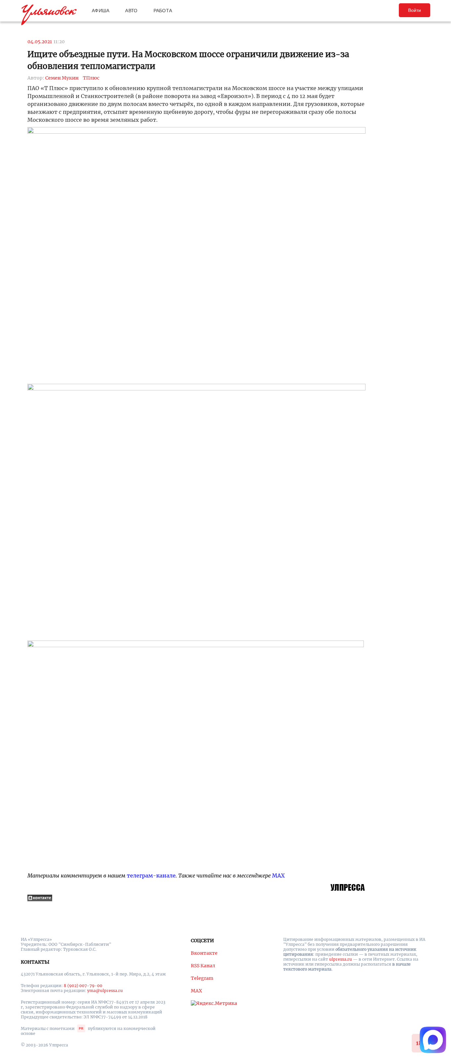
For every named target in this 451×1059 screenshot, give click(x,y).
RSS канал (203, 966)
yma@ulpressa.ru (105, 990)
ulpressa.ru (340, 959)
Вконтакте (204, 953)
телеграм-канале (151, 875)
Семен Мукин (62, 78)
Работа (163, 10)
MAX (278, 875)
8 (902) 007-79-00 (83, 985)
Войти (414, 10)
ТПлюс (91, 78)
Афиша (100, 10)
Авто (131, 10)
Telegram (202, 978)
